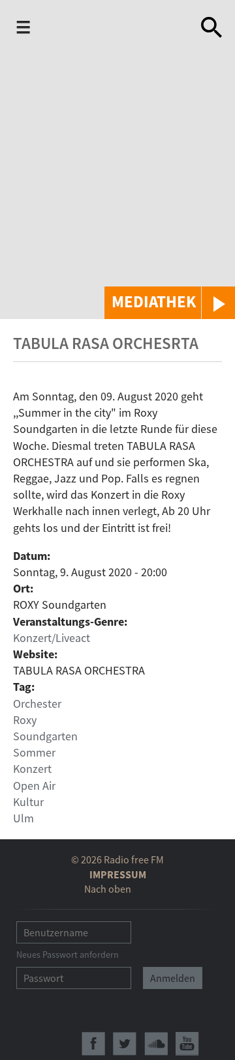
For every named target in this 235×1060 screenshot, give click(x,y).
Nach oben (107, 888)
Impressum (117, 874)
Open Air (34, 785)
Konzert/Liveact (51, 637)
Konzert (32, 768)
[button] (169, 302)
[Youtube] (187, 1043)
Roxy (25, 719)
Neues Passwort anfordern (67, 954)
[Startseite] (102, 28)
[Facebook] (93, 1043)
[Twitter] (124, 1043)
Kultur (28, 801)
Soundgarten (45, 736)
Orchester (37, 703)
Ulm (23, 818)
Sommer (34, 752)
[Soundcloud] (156, 1043)
